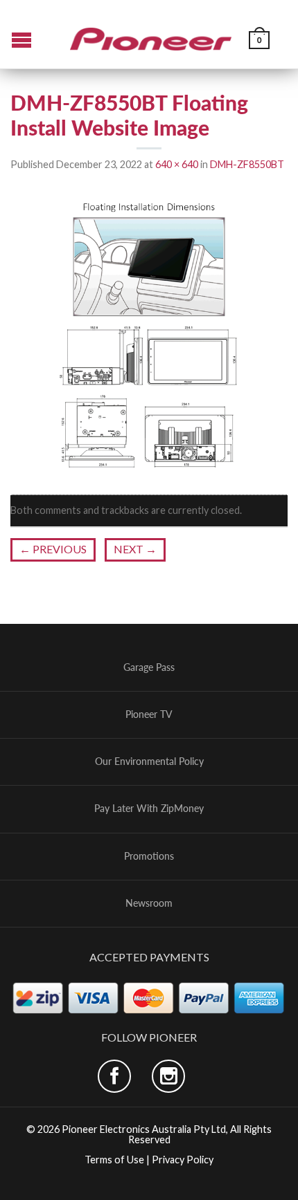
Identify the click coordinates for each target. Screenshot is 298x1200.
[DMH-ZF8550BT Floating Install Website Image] (149, 333)
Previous (53, 548)
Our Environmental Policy (149, 761)
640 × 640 (176, 164)
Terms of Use (114, 1159)
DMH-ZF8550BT (247, 164)
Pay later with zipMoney (149, 808)
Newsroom (149, 903)
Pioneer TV (149, 714)
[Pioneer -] (151, 34)
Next (135, 548)
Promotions (149, 856)
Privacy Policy (182, 1159)
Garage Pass (149, 667)
